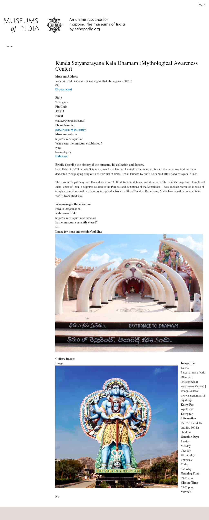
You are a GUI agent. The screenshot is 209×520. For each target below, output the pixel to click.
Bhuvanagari (63, 89)
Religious (61, 156)
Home (9, 46)
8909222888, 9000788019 (70, 130)
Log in (201, 4)
